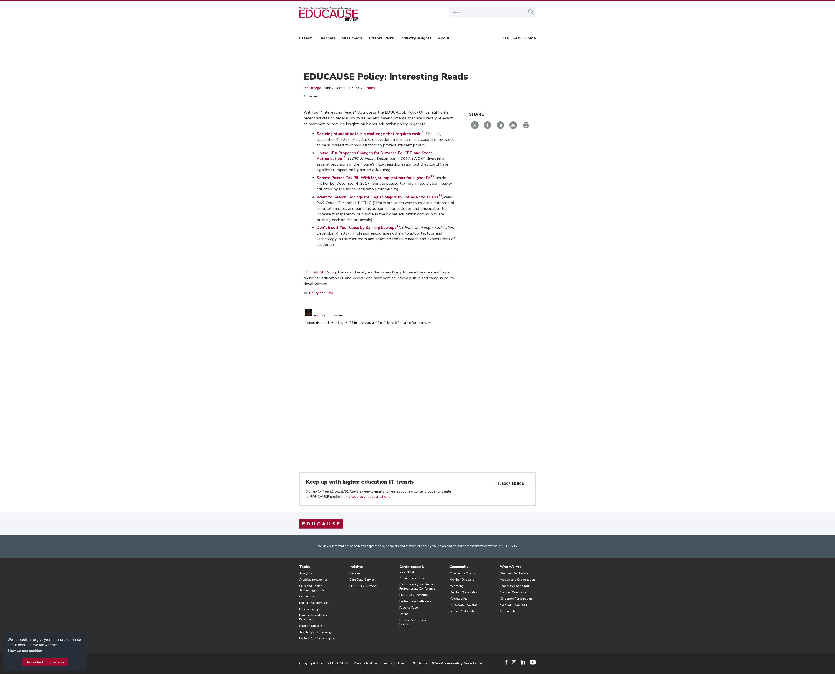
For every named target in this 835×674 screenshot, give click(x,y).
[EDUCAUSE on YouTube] (533, 662)
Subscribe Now (510, 484)
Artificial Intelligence (313, 580)
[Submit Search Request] (531, 11)
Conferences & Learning (411, 569)
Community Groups (463, 573)
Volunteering (459, 599)
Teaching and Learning (315, 632)
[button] (769, 664)
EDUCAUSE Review (363, 586)
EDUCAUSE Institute (413, 595)
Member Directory (462, 580)
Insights (356, 566)
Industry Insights (415, 38)
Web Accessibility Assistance (457, 663)
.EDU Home (418, 663)
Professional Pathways (415, 601)
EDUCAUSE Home (519, 38)
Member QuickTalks (463, 592)
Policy (370, 88)
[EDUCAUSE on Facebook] (506, 662)
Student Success (311, 626)
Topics (305, 566)
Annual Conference (412, 578)
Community (459, 566)
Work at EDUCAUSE (514, 605)
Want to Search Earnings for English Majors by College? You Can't (378, 197)
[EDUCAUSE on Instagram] (514, 662)
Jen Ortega (312, 88)
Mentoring (457, 586)
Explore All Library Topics (317, 638)
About (444, 38)
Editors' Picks (381, 38)
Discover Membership (514, 573)
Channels (326, 38)
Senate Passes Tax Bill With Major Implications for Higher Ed (374, 177)
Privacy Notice (365, 663)
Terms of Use (393, 663)
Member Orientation (514, 592)
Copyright (307, 663)
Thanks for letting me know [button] (45, 662)
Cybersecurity (308, 596)
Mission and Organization (517, 580)
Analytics (305, 573)
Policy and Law (321, 293)
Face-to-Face (408, 607)
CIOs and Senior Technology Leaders (313, 588)
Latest (305, 38)
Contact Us (507, 611)
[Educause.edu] (321, 523)
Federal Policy (309, 609)
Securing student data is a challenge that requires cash (368, 133)
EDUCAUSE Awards (464, 605)
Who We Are (511, 566)
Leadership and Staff (514, 586)
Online (404, 614)
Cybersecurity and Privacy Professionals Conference (417, 586)
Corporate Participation (516, 599)
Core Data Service (362, 580)
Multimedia (352, 38)
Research (355, 573)
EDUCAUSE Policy (320, 272)
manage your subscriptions (367, 496)
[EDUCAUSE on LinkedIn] (523, 662)
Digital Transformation (314, 603)
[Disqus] (380, 362)
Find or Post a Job (462, 611)
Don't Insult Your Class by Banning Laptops (357, 227)
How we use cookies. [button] (25, 651)
